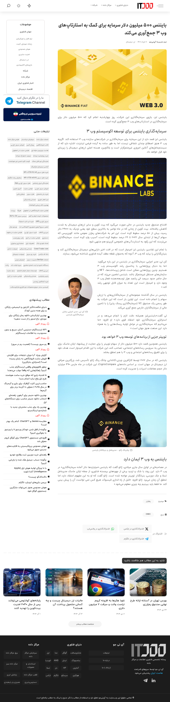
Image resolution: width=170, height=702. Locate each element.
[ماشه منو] (158, 6)
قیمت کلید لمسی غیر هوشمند (19, 161)
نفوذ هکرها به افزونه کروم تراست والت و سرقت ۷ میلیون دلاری (107, 604)
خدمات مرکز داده (42, 139)
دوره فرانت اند (16, 265)
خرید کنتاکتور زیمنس (40, 281)
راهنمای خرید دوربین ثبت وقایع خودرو (28, 454)
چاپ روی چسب (18, 238)
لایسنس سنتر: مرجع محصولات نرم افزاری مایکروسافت (29, 287)
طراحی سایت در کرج (33, 238)
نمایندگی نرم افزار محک (40, 161)
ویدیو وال (13, 227)
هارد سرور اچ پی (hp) (22, 183)
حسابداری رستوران (17, 243)
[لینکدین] (153, 681)
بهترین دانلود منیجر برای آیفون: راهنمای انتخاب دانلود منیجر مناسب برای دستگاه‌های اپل (25, 399)
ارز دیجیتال (130, 42)
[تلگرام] (145, 681)
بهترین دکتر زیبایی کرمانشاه (38, 205)
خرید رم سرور (31, 254)
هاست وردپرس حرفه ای (40, 150)
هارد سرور (30, 194)
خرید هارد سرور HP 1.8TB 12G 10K (36, 172)
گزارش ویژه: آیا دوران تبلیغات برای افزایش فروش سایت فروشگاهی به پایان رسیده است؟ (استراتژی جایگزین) (26, 359)
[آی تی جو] (142, 5)
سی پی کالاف (43, 232)
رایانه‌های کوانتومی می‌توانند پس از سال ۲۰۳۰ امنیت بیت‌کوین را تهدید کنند (24, 604)
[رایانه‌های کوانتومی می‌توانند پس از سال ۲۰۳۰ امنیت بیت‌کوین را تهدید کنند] (22, 582)
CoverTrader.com (41, 249)
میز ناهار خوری (43, 199)
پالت (7, 265)
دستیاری (45, 238)
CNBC (148, 514)
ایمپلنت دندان (12, 249)
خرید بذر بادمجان (42, 194)
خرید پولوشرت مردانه (40, 156)
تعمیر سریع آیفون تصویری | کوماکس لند (33, 227)
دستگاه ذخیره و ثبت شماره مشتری (36, 265)
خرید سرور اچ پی (30, 232)
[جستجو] (9, 6)
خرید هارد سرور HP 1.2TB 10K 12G (36, 178)
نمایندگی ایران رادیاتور (40, 183)
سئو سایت (11, 271)
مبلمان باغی (21, 194)
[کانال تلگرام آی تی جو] (26, 101)
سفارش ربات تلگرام (15, 178)
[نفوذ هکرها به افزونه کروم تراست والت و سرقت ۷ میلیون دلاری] (106, 582)
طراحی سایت (28, 189)
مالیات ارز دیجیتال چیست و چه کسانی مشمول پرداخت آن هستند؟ (64, 604)
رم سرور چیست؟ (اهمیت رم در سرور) (28, 344)
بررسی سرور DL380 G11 (18, 216)
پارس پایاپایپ (43, 276)
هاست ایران (157, 673)
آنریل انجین (17, 189)
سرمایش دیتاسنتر (27, 139)
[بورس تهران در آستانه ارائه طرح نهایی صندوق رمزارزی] (148, 582)
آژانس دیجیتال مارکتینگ (39, 167)
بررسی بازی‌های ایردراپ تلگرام (32, 482)
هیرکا (19, 210)
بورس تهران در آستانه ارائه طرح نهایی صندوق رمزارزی (148, 602)
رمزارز (148, 501)
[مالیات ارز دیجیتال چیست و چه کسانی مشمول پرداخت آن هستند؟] (64, 582)
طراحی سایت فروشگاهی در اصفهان (35, 210)
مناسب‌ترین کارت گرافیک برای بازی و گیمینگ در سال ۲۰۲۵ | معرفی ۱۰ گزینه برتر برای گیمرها (25, 387)
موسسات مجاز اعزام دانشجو (27, 271)
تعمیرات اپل (30, 243)
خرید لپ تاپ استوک (26, 221)
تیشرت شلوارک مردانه (23, 156)
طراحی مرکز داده (13, 139)
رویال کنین (30, 145)
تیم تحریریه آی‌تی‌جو (158, 42)
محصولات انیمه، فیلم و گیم (38, 216)
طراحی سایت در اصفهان (21, 150)
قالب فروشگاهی (42, 145)
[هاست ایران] (26, 114)
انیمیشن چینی (20, 260)
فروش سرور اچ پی (17, 145)
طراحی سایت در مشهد (14, 232)
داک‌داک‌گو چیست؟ (37, 477)
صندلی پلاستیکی (30, 199)
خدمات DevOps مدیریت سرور (37, 260)
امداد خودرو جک (42, 243)
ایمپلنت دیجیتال (18, 254)
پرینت (13, 210)
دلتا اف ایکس (43, 254)
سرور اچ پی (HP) (42, 221)
